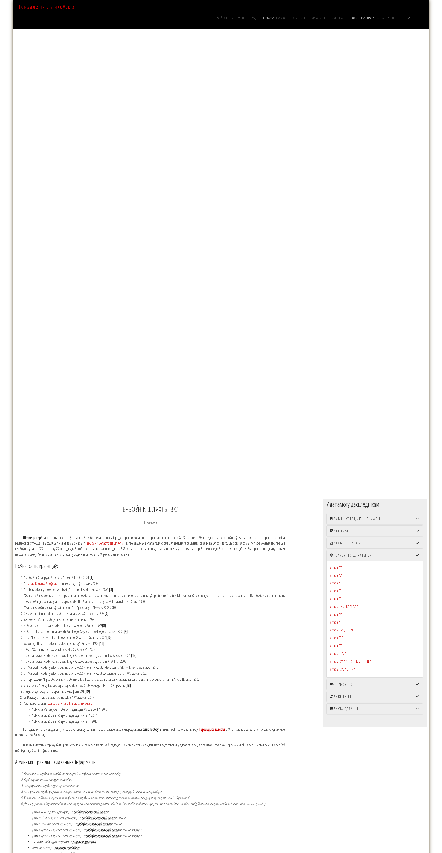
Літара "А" (336, 567)
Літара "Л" (336, 622)
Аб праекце (239, 18)
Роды (254, 18)
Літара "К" (336, 614)
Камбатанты (318, 18)
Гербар (267, 18)
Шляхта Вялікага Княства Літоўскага (70, 703)
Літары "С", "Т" (339, 653)
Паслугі (372, 18)
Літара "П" (336, 637)
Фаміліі (357, 18)
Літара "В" (336, 583)
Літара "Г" (336, 590)
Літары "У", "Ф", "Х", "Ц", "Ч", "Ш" (350, 661)
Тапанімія (298, 18)
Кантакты (388, 18)
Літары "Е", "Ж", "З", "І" (344, 606)
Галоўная (221, 18)
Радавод (281, 18)
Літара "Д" (336, 598)
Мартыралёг (339, 18)
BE (405, 18)
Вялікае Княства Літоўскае (41, 583)
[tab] (375, 518)
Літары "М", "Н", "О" (342, 630)
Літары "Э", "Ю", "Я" (342, 669)
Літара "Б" (336, 575)
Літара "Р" (336, 645)
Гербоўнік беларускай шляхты (104, 543)
